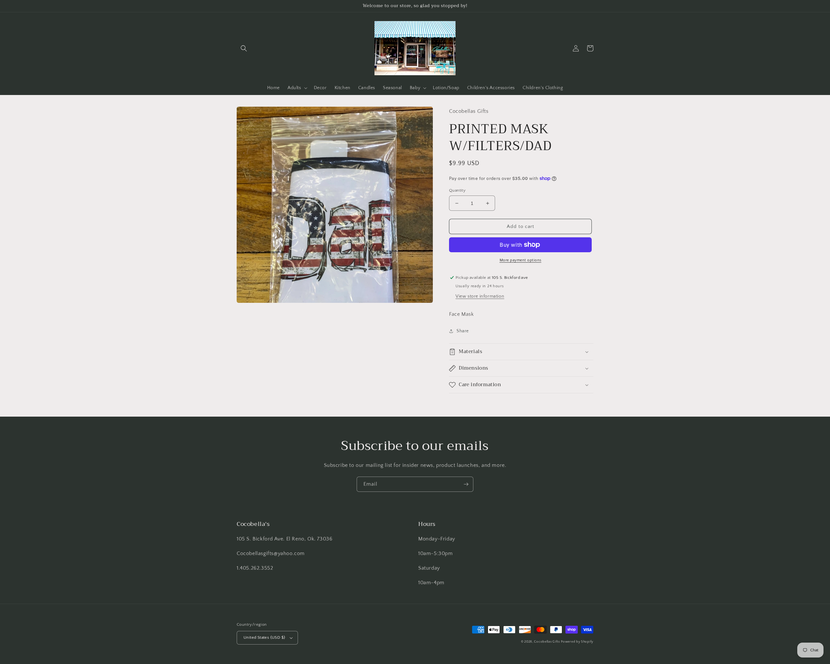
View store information (480, 296)
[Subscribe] (466, 484)
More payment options (520, 260)
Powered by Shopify (577, 642)
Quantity (457, 190)
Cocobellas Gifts (547, 642)
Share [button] (462, 331)
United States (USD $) (264, 637)
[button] (244, 48)
